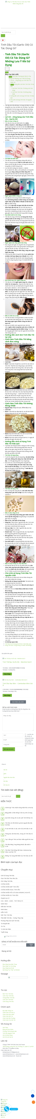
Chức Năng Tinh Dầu (6, 881)
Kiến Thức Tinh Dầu (6, 915)
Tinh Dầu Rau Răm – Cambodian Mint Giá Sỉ (17, 684)
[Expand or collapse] (7, 72)
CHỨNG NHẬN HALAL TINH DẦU (10, 889)
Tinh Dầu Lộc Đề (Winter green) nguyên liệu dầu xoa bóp (18, 824)
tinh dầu (6, 781)
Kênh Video (4, 909)
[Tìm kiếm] (18, 796)
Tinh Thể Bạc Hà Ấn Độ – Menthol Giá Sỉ (17, 662)
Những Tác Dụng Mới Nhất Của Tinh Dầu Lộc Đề (18, 856)
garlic (5, 773)
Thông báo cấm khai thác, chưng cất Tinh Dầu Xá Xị (19, 834)
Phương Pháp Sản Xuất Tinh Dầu (10, 920)
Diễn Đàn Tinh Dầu (6, 906)
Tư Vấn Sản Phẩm (6, 929)
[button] (18, 28)
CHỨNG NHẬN (5, 884)
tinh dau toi (6, 785)
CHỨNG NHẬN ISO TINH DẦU (9, 895)
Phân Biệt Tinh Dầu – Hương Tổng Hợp (12, 918)
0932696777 (14, 1109)
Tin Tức (3, 926)
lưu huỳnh (8, 288)
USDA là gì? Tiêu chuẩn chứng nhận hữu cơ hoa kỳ (19, 807)
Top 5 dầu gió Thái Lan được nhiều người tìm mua (19, 839)
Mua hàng (7, 674)
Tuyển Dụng (4, 932)
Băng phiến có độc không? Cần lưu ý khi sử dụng (18, 812)
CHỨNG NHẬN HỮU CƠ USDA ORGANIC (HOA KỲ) (15, 892)
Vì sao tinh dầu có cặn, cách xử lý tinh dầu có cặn (18, 828)
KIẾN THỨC (4, 912)
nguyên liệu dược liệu (9, 777)
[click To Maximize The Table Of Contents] (7, 69)
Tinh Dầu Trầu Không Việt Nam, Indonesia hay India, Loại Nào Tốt (18, 851)
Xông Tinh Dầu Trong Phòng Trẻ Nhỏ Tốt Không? (18, 645)
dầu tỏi (5, 770)
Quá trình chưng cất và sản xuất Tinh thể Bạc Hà (18, 818)
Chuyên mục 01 (5, 898)
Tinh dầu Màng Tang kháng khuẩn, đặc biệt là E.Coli (17, 845)
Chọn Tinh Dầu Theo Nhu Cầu (9, 878)
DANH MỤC (4, 904)
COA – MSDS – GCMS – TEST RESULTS (12, 901)
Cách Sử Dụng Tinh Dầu (7, 875)
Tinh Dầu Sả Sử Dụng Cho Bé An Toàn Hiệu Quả (18, 644)
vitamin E (13, 288)
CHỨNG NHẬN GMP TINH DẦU (10, 887)
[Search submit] (3, 35)
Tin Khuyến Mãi (5, 923)
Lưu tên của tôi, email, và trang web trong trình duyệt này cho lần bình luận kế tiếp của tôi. (29, 739)
